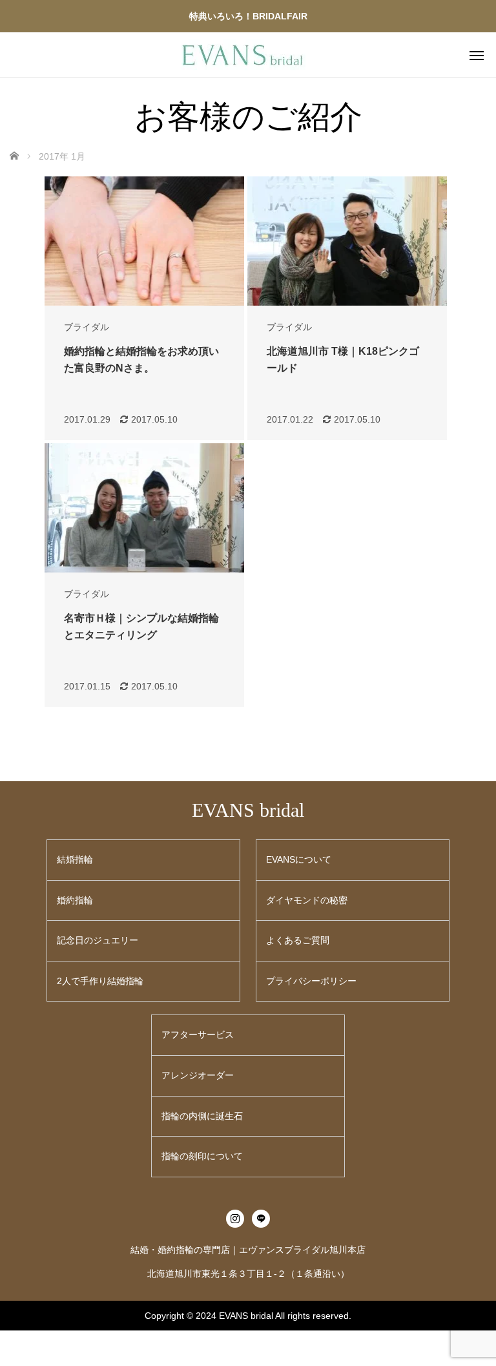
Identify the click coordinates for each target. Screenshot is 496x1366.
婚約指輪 (75, 900)
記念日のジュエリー (97, 940)
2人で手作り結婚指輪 (100, 981)
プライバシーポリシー (311, 981)
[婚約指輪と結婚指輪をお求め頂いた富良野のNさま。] (144, 241)
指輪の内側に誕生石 (202, 1116)
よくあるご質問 (297, 940)
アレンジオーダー (197, 1075)
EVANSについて (298, 859)
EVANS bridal (248, 810)
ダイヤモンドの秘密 (306, 900)
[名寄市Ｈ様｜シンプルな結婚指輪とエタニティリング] (144, 508)
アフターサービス (197, 1034)
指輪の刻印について (202, 1156)
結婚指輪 (75, 859)
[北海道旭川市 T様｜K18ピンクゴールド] (347, 241)
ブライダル (86, 327)
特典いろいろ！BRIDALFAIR (248, 16)
